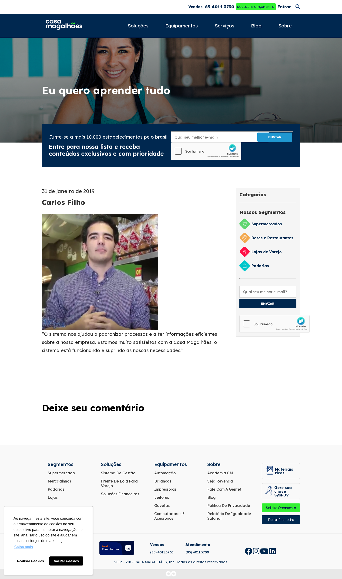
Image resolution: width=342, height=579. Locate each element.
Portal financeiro (281, 520)
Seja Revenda (220, 481)
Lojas (52, 497)
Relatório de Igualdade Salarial (229, 516)
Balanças (162, 481)
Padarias (56, 489)
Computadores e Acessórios (169, 516)
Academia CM (220, 473)
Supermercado (61, 473)
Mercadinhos (59, 481)
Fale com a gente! (224, 489)
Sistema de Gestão (118, 473)
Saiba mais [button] (23, 547)
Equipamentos (181, 26)
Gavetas (162, 505)
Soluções (138, 26)
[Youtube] (264, 551)
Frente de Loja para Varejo (119, 483)
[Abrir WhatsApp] (330, 567)
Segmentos (60, 464)
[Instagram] (256, 551)
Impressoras (165, 489)
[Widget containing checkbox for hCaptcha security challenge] (206, 151)
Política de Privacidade (228, 505)
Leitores (161, 497)
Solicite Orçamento (256, 7)
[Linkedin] (272, 551)
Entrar (284, 7)
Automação (165, 473)
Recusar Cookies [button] (30, 561)
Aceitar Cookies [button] (66, 561)
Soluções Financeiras (120, 494)
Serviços (224, 26)
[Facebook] (248, 551)
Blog (256, 26)
